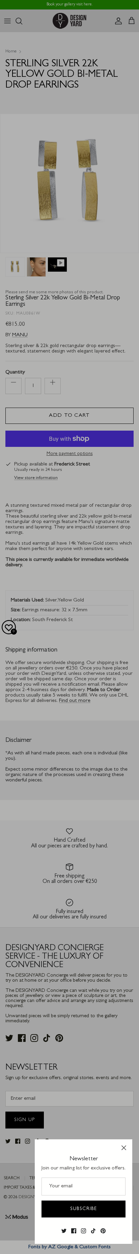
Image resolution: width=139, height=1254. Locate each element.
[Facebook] (73, 1231)
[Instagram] (83, 1231)
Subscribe (83, 1209)
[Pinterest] (103, 1231)
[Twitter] (63, 1231)
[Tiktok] (93, 1231)
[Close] (123, 1147)
